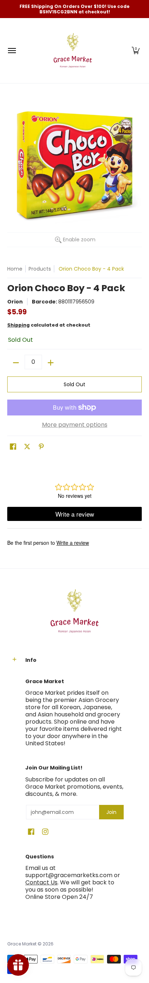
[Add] (50, 362)
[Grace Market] (72, 50)
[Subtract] (16, 362)
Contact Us (41, 882)
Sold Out (74, 384)
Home (14, 268)
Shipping (18, 325)
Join (111, 812)
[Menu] (11, 50)
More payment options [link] (74, 424)
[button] (135, 50)
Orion (15, 301)
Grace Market (22, 944)
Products (40, 268)
